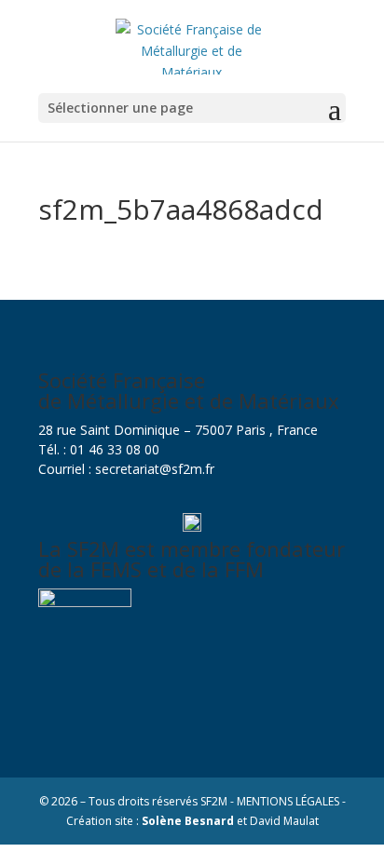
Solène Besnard (188, 821)
